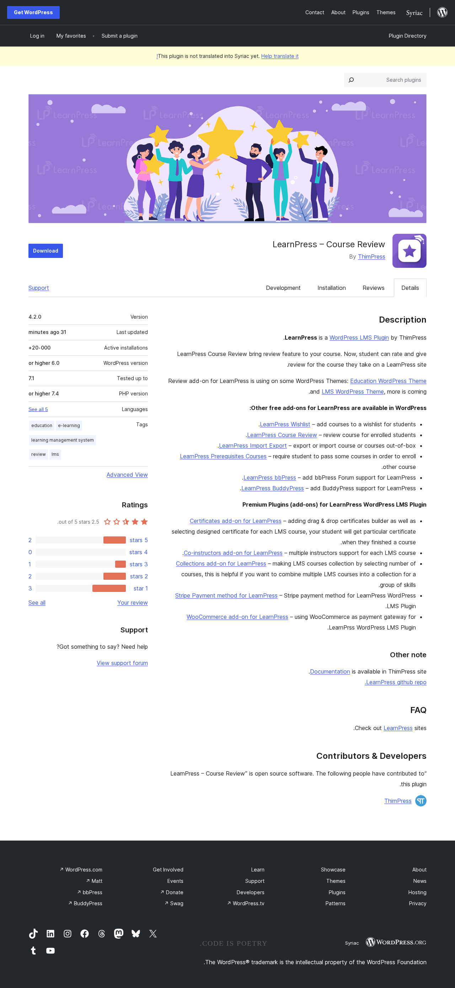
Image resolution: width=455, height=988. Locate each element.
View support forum (122, 662)
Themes (336, 881)
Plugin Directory (408, 36)
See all (37, 602)
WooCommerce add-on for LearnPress (237, 616)
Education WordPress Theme (388, 380)
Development (283, 287)
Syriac (352, 943)
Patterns (336, 903)
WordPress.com (80, 869)
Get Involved (168, 869)
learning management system (62, 440)
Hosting (417, 892)
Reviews (374, 287)
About (419, 869)
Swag (173, 903)
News (420, 881)
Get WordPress (33, 12)
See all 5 (38, 409)
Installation (331, 287)
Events (175, 881)
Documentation (330, 671)
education (41, 425)
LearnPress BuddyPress (272, 488)
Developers (250, 892)
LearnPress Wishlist (285, 424)
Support (38, 287)
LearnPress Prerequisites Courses (223, 456)
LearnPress (398, 727)
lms (55, 454)
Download (45, 251)
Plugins (337, 892)
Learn (257, 869)
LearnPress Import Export (253, 445)
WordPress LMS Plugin (359, 337)
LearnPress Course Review (282, 434)
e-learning (69, 425)
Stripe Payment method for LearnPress (226, 595)
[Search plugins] (351, 80)
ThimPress (371, 256)
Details (410, 287)
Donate (171, 892)
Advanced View (127, 474)
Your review (132, 602)
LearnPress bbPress (269, 477)
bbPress (89, 892)
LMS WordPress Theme (353, 391)
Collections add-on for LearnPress (221, 563)
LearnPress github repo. (396, 682)
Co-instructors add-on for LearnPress (233, 552)
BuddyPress (85, 903)
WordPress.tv (245, 903)
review (38, 454)
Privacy (418, 903)
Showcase (333, 869)
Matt (94, 881)
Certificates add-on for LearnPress (236, 520)
